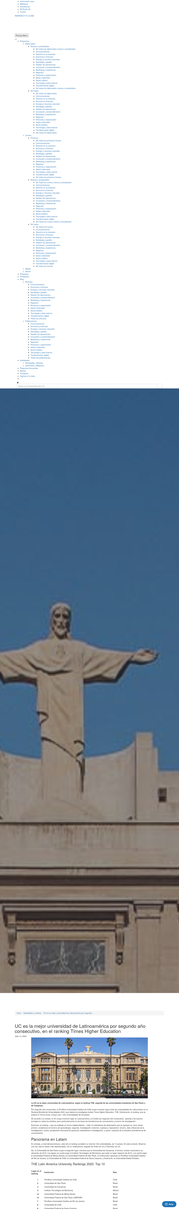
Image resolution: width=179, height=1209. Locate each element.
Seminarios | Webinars (34, 365)
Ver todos (34, 90)
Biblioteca (24, 4)
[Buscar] (159, 386)
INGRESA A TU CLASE (24, 15)
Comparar (24, 373)
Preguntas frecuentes (29, 368)
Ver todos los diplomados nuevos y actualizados (55, 49)
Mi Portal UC (25, 9)
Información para (27, 1)
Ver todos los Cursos (44, 227)
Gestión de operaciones (46, 64)
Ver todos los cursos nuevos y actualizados (53, 182)
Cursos (28, 135)
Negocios (40, 72)
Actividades (24, 360)
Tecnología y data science (46, 83)
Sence (28, 271)
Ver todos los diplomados (46, 93)
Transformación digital (45, 85)
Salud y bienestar (43, 77)
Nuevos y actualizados (40, 46)
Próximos (34, 138)
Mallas (28, 268)
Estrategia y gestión (44, 62)
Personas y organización (46, 75)
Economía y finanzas (44, 56)
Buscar (23, 370)
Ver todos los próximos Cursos (48, 140)
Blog (22, 279)
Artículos (28, 281)
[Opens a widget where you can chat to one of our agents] (169, 1204)
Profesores (24, 276)
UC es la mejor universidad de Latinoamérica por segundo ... (69, 1013)
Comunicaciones (43, 51)
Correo (23, 11)
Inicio (19, 1013)
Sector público (42, 80)
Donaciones (25, 6)
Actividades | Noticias (34, 363)
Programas (24, 41)
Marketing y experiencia (46, 70)
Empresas (24, 274)
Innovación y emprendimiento (48, 67)
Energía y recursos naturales (48, 59)
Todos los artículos (38, 318)
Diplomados (30, 43)
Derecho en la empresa (45, 54)
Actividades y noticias (32, 1013)
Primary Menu (22, 35)
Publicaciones (31, 321)
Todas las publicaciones (40, 357)
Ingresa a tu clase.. (28, 376)
